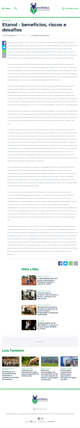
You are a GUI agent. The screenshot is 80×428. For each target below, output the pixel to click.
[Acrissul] (40, 8)
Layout (27, 422)
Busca (15, 8)
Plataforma (43, 422)
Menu (8, 8)
